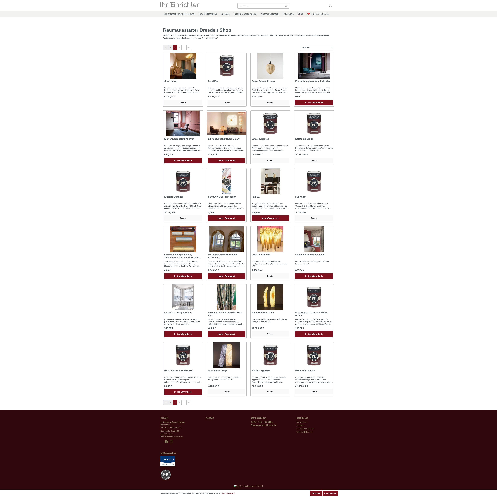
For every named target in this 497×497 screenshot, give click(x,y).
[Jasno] (167, 462)
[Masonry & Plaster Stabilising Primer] (314, 297)
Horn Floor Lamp (261, 254)
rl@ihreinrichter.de (175, 436)
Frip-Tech (259, 486)
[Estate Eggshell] (270, 123)
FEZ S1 (256, 197)
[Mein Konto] (330, 5)
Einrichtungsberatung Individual (313, 81)
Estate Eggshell (260, 139)
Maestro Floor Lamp (263, 312)
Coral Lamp (170, 81)
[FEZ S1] (270, 181)
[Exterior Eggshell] (183, 181)
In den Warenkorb (314, 102)
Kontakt (210, 418)
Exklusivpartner (168, 453)
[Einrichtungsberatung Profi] (183, 123)
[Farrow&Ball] (165, 476)
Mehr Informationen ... (229, 493)
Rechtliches (302, 418)
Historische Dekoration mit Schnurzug (223, 256)
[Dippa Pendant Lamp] (270, 66)
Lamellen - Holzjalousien (177, 312)
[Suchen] (286, 6)
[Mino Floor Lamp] (227, 355)
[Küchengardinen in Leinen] (314, 239)
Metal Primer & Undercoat (178, 370)
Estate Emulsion (304, 139)
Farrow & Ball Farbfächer (222, 197)
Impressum (301, 425)
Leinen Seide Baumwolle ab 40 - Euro (225, 314)
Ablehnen (316, 493)
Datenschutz (301, 422)
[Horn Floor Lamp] (270, 239)
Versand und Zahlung (305, 429)
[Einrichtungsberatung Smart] (227, 123)
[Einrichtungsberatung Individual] (314, 66)
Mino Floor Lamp (217, 370)
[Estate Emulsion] (314, 123)
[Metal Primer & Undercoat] (183, 355)
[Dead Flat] (227, 66)
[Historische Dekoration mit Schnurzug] (227, 239)
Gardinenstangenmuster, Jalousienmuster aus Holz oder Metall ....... (181, 256)
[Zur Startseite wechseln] (179, 5)
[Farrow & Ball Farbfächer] (227, 181)
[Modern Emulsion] (314, 355)
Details (183, 102)
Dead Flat (213, 81)
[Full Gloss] (314, 181)
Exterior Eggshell (173, 197)
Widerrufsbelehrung (304, 432)
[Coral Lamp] (183, 66)
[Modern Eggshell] (270, 355)
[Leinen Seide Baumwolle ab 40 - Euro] (227, 297)
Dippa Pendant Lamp (263, 81)
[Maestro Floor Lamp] (270, 297)
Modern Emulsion (305, 370)
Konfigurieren (330, 493)
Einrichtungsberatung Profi (179, 139)
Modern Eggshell (261, 370)
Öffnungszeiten (258, 418)
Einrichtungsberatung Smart (223, 139)
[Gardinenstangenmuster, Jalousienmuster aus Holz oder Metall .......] (183, 239)
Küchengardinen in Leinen (310, 254)
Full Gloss (301, 197)
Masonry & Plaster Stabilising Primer (311, 314)
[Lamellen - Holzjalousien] (183, 297)
